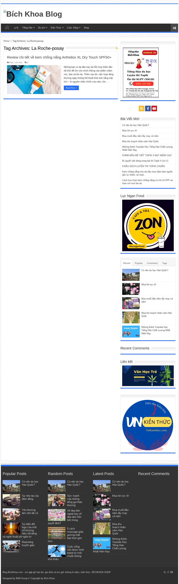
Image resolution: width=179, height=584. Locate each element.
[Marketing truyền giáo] (11, 546)
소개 (16, 27)
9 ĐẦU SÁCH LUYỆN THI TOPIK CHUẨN (143, 166)
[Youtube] (154, 108)
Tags (164, 263)
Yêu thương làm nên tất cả (30, 511)
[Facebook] (148, 108)
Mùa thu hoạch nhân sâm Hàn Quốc (140, 141)
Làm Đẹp (18, 62)
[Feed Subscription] (117, 48)
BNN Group (21, 578)
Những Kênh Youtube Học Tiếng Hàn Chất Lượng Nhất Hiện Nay (155, 330)
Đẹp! (11, 62)
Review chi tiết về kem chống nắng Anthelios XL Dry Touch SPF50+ (59, 57)
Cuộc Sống (72, 27)
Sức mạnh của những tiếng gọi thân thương (74, 500)
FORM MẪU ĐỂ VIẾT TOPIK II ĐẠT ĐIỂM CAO (146, 155)
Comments (152, 263)
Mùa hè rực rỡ (129, 130)
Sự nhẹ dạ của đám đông (30, 497)
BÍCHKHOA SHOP (101, 572)
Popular (138, 263)
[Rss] (141, 108)
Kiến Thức (56, 27)
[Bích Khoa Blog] (32, 13)
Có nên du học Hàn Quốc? (135, 125)
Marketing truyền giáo (28, 544)
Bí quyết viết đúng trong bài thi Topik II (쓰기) (145, 160)
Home (6, 41)
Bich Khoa (49, 578)
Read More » (71, 88)
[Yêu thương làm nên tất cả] (11, 514)
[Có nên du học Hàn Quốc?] (11, 486)
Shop (86, 27)
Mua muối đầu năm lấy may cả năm (140, 136)
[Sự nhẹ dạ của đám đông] (11, 500)
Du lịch (41, 27)
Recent (126, 263)
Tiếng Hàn (27, 27)
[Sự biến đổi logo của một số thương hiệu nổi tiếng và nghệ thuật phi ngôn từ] (11, 528)
